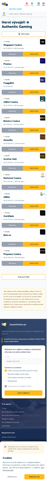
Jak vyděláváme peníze (10, 422)
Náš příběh (6, 426)
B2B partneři (12, 381)
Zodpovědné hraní (9, 437)
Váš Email (7, 356)
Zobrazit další (23, 277)
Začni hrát (34, 54)
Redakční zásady (8, 419)
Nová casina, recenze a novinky (19, 377)
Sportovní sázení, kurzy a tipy (18, 374)
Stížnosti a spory (8, 440)
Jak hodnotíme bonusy (10, 415)
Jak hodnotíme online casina (13, 412)
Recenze (12, 54)
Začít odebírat (23, 393)
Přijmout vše (34, 477)
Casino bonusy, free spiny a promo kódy (22, 370)
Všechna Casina (15, 9)
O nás (4, 408)
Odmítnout (12, 477)
